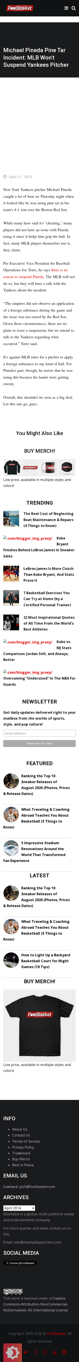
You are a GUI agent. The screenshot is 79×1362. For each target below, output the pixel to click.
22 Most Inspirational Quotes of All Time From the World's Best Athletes (49, 623)
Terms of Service (26, 1141)
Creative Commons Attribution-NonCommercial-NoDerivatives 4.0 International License (35, 1304)
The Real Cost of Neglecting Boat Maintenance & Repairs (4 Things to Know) (48, 519)
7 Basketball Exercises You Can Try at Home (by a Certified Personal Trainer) (47, 598)
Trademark (21, 1153)
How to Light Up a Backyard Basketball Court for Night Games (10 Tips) (45, 961)
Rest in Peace (23, 1165)
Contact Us (21, 1135)
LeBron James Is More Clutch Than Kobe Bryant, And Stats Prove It (48, 574)
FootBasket (56, 1333)
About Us (19, 1129)
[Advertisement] (39, 119)
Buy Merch (21, 1159)
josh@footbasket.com (37, 1186)
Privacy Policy (23, 1147)
